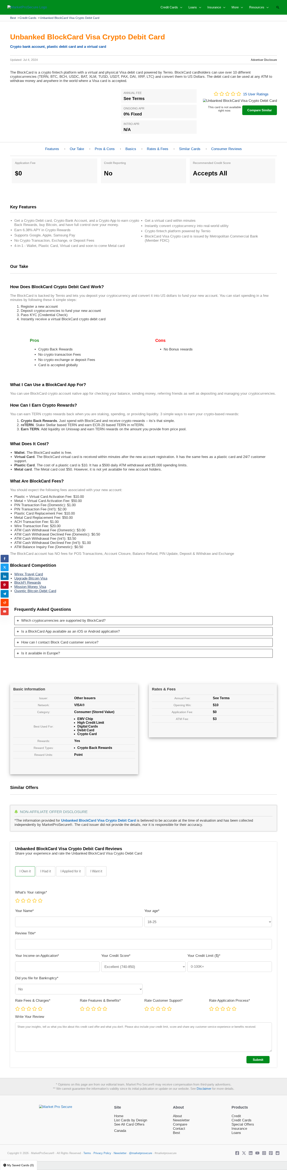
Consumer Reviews (226, 149)
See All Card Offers (129, 1124)
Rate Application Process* (229, 1001)
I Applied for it (71, 871)
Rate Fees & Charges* (32, 1001)
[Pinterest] (271, 1153)
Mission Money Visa (30, 587)
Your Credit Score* (115, 956)
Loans (236, 1133)
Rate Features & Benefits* (100, 1001)
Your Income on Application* (37, 956)
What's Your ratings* (31, 892)
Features (52, 149)
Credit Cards (28, 17)
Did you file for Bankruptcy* (36, 978)
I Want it (96, 871)
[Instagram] (264, 1153)
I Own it (25, 871)
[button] (180, 7)
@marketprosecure (140, 1153)
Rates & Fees (157, 149)
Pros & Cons (105, 149)
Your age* (151, 911)
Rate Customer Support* (163, 1001)
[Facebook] (237, 1153)
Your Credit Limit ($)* (203, 956)
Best (13, 17)
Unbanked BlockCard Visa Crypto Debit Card (69, 17)
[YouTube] (257, 1153)
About (177, 1116)
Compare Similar (259, 110)
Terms (87, 1153)
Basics (130, 149)
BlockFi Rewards (27, 583)
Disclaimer (204, 1088)
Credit (236, 1116)
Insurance (239, 1129)
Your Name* (24, 911)
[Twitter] (244, 1153)
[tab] (143, 620)
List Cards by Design (130, 1120)
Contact (179, 1129)
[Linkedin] (251, 1153)
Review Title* (25, 933)
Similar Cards (189, 149)
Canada (120, 1131)
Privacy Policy (102, 1153)
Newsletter (181, 1120)
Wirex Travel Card (28, 574)
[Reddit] (277, 1153)
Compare (180, 1124)
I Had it (45, 871)
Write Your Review (29, 1017)
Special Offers (243, 1124)
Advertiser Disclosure (264, 59)
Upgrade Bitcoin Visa (30, 578)
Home (118, 1116)
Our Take (77, 149)
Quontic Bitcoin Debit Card (35, 591)
